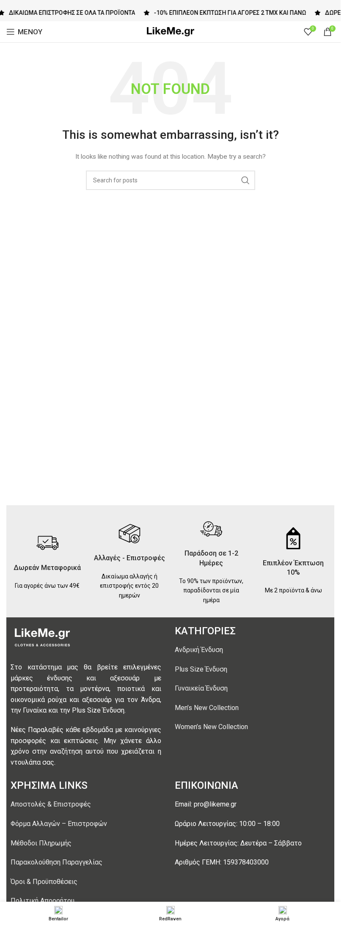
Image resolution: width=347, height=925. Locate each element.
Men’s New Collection (207, 708)
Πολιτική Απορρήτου (42, 901)
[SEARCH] (245, 180)
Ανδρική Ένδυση (199, 650)
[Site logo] (170, 31)
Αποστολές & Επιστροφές (51, 804)
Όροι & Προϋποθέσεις (44, 882)
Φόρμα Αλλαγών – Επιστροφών (59, 824)
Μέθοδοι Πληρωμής (41, 843)
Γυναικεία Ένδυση (201, 688)
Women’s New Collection (211, 727)
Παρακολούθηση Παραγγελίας (56, 862)
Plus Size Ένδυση (201, 669)
